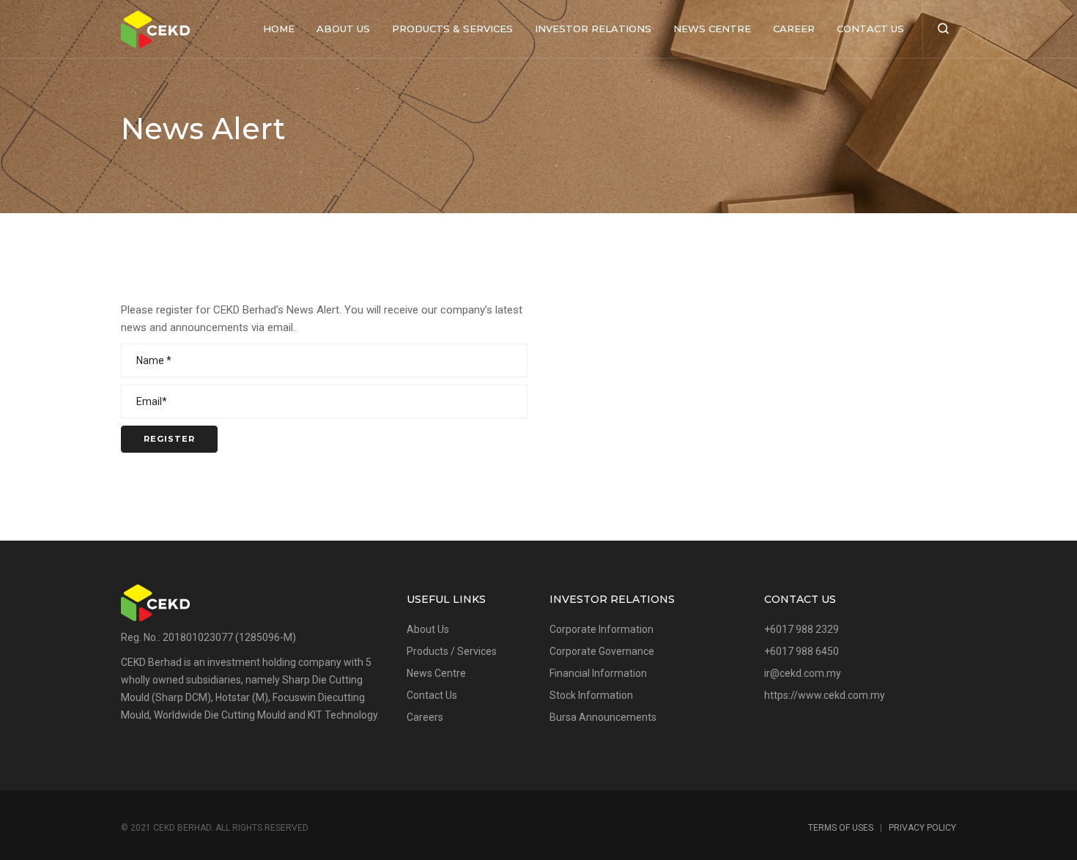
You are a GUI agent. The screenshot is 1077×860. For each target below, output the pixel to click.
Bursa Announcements (602, 717)
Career (794, 28)
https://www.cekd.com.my (824, 695)
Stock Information (591, 695)
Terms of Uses (840, 828)
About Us (343, 28)
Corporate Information (601, 629)
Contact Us (870, 28)
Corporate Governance (601, 651)
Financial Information (598, 673)
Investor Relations (593, 28)
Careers (425, 717)
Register (169, 439)
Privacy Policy (922, 828)
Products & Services (452, 28)
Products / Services (452, 651)
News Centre (712, 28)
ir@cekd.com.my (802, 673)
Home (279, 28)
